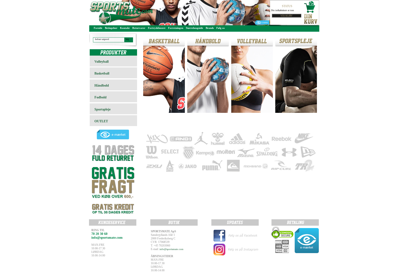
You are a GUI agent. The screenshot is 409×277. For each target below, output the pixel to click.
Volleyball (101, 61)
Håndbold (101, 85)
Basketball (101, 73)
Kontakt (125, 27)
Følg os (220, 27)
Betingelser (111, 27)
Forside (98, 27)
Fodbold (100, 97)
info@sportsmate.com (171, 249)
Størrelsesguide (194, 27)
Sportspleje (102, 109)
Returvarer (138, 27)
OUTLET (101, 121)
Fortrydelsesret (156, 27)
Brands (210, 27)
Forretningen (175, 27)
